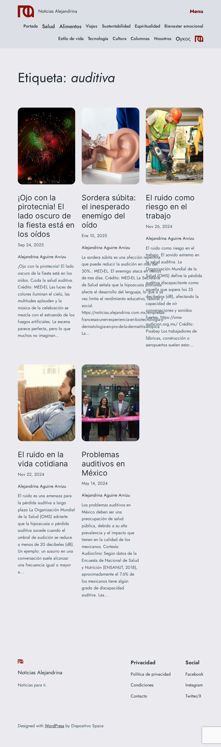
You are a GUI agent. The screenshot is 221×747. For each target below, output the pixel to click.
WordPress (54, 726)
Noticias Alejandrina (57, 11)
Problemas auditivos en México (103, 463)
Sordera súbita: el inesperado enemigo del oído (109, 211)
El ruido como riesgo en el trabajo (170, 207)
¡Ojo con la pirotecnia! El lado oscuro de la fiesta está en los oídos (46, 216)
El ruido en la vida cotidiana (43, 459)
